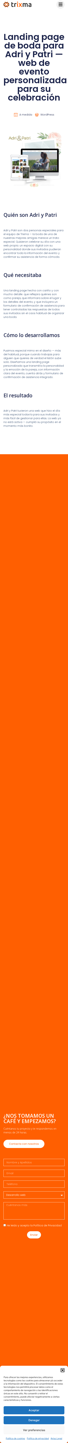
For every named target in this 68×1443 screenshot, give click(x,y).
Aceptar (34, 1410)
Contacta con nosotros (24, 1144)
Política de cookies (15, 1438)
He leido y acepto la (34, 1225)
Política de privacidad (38, 1438)
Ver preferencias (34, 1430)
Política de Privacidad (47, 1225)
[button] (62, 1370)
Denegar (34, 1420)
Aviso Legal (56, 1438)
